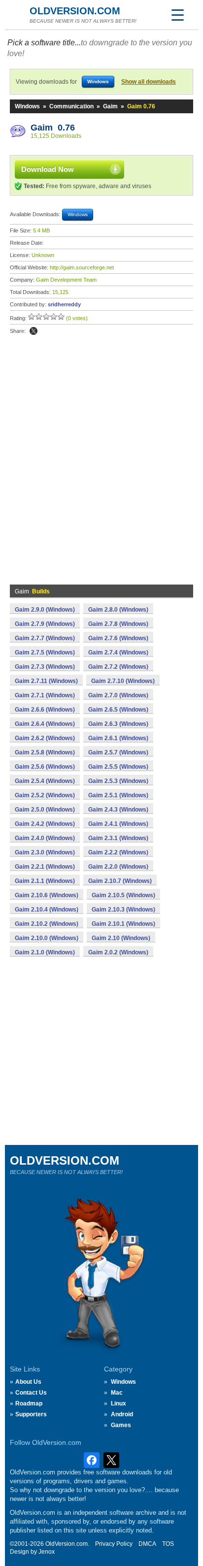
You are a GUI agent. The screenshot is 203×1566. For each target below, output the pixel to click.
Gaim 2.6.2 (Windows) (45, 738)
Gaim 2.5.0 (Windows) (45, 809)
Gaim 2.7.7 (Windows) (45, 638)
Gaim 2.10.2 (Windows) (46, 923)
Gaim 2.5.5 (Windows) (118, 766)
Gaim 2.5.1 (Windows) (118, 795)
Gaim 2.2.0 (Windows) (118, 866)
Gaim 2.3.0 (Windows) (45, 852)
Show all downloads (148, 81)
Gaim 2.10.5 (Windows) (123, 895)
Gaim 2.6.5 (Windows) (118, 709)
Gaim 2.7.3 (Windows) (45, 666)
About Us (28, 1381)
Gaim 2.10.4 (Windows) (46, 909)
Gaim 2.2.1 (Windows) (45, 866)
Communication (71, 106)
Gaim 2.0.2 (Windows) (118, 952)
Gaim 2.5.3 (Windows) (118, 781)
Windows (27, 106)
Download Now (47, 169)
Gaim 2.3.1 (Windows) (118, 838)
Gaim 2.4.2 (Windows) (45, 823)
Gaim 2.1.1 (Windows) (45, 881)
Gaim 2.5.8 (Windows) (45, 752)
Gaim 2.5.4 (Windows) (45, 781)
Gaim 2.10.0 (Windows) (46, 938)
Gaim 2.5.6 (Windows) (45, 766)
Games (121, 1425)
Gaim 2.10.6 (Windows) (46, 895)
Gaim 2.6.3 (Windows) (118, 723)
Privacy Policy (114, 1543)
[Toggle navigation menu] (177, 15)
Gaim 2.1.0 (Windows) (45, 952)
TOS (168, 1543)
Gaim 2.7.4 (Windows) (118, 652)
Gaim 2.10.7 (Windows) (120, 881)
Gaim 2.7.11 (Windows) (46, 681)
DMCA (147, 1543)
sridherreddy (64, 304)
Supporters (31, 1414)
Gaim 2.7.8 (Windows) (118, 623)
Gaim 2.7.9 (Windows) (45, 623)
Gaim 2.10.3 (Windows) (123, 909)
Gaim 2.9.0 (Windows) (45, 609)
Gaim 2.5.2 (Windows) (45, 795)
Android (122, 1414)
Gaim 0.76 (53, 127)
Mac (117, 1392)
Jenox (46, 1551)
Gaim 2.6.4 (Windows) (45, 723)
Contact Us (31, 1392)
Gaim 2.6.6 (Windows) (45, 709)
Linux (118, 1403)
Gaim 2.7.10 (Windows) (123, 681)
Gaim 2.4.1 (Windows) (118, 823)
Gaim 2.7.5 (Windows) (45, 652)
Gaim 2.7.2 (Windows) (118, 666)
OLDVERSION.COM (75, 10)
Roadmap (28, 1403)
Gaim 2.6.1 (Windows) (118, 738)
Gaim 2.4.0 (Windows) (45, 838)
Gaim (110, 106)
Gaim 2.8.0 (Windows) (118, 609)
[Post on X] (33, 331)
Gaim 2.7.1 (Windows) (45, 695)
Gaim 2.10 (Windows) (121, 938)
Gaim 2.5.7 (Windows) (118, 752)
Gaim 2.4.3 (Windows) (118, 809)
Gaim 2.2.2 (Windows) (118, 852)
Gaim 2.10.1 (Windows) (123, 923)
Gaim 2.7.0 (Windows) (118, 695)
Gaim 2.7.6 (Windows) (118, 638)
